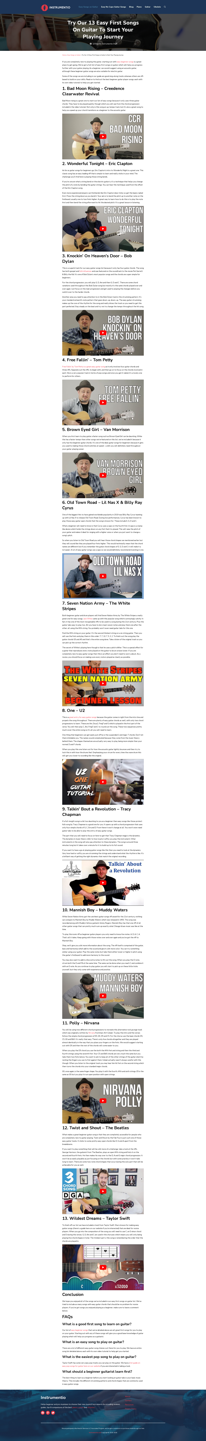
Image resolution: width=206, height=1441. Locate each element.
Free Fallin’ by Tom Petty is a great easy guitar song (83, 366)
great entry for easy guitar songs (82, 717)
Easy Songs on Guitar (88, 7)
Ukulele (157, 7)
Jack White (87, 618)
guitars (81, 1407)
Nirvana (92, 1033)
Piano (139, 7)
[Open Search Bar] (164, 7)
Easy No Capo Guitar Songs (113, 7)
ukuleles (91, 1407)
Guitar (148, 7)
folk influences (85, 271)
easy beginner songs (125, 62)
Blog (131, 7)
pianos (75, 1407)
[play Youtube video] (103, 136)
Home (64, 55)
